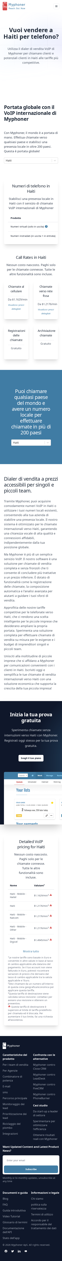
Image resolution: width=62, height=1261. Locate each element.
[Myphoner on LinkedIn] (19, 1251)
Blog (5, 1198)
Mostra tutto (31, 951)
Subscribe (31, 1169)
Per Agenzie (10, 1070)
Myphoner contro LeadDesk (44, 1076)
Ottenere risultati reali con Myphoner (45, 1137)
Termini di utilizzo (42, 1214)
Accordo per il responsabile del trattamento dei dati (43, 1224)
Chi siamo (37, 1198)
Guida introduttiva (14, 1210)
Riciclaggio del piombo (12, 1126)
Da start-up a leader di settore (45, 1113)
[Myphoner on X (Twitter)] (12, 1251)
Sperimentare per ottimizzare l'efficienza (44, 1125)
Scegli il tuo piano (31, 758)
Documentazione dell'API (13, 1230)
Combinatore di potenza (12, 1078)
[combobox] (13, 443)
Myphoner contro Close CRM (44, 1066)
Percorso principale (15, 1098)
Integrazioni (10, 1133)
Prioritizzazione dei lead (15, 1116)
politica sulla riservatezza (39, 1206)
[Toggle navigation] (56, 6)
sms (5, 1092)
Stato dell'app (11, 1238)
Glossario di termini (15, 1222)
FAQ (5, 1204)
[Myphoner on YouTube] (25, 1251)
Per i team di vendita (15, 1065)
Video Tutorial (11, 1216)
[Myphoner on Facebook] (6, 1251)
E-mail (6, 1086)
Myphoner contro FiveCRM (44, 1086)
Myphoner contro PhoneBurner (44, 1096)
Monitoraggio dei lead (13, 1106)
